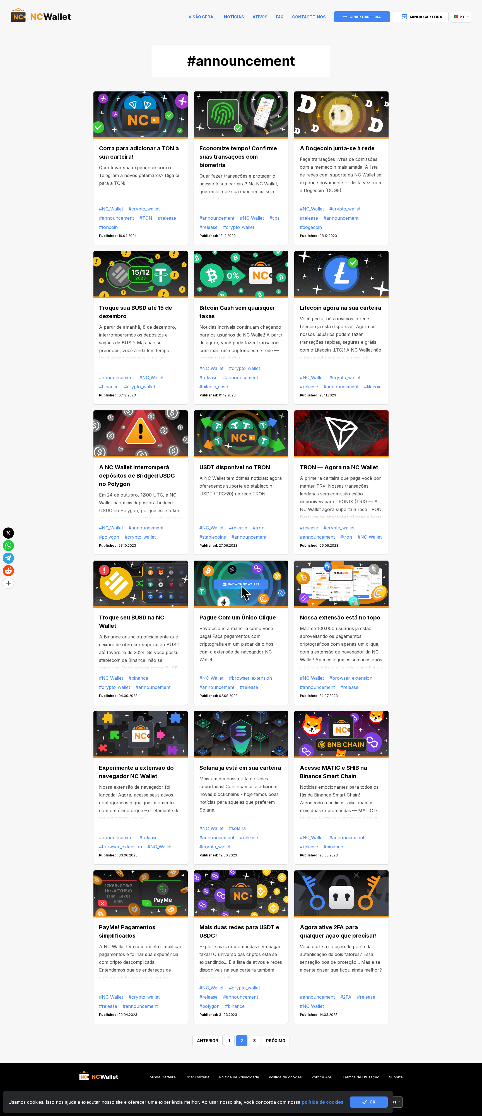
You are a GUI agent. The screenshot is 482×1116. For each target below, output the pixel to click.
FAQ (280, 16)
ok (372, 1102)
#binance (109, 386)
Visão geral (202, 16)
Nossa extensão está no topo (340, 617)
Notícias (234, 16)
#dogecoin (311, 227)
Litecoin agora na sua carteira (340, 307)
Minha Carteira (163, 1077)
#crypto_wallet (144, 209)
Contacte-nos (309, 16)
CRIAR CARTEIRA (365, 16)
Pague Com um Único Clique (237, 617)
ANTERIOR (207, 1040)
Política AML (322, 1077)
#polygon (109, 537)
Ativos (259, 16)
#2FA (345, 997)
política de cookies (322, 1102)
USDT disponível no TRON (234, 467)
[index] (41, 16)
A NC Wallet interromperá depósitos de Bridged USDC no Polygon (137, 475)
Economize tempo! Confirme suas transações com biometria (238, 156)
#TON (145, 218)
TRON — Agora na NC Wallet (339, 467)
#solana (237, 828)
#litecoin (373, 386)
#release (167, 218)
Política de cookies (285, 1077)
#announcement (116, 218)
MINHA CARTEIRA (426, 16)
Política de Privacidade (239, 1077)
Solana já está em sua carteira (240, 767)
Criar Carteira (197, 1077)
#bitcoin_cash (213, 386)
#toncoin (108, 227)
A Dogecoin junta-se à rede (337, 148)
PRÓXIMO (275, 1040)
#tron (258, 528)
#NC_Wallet (111, 209)
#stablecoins (212, 537)
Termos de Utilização (361, 1077)
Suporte (396, 1077)
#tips (274, 218)
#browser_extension (250, 678)
